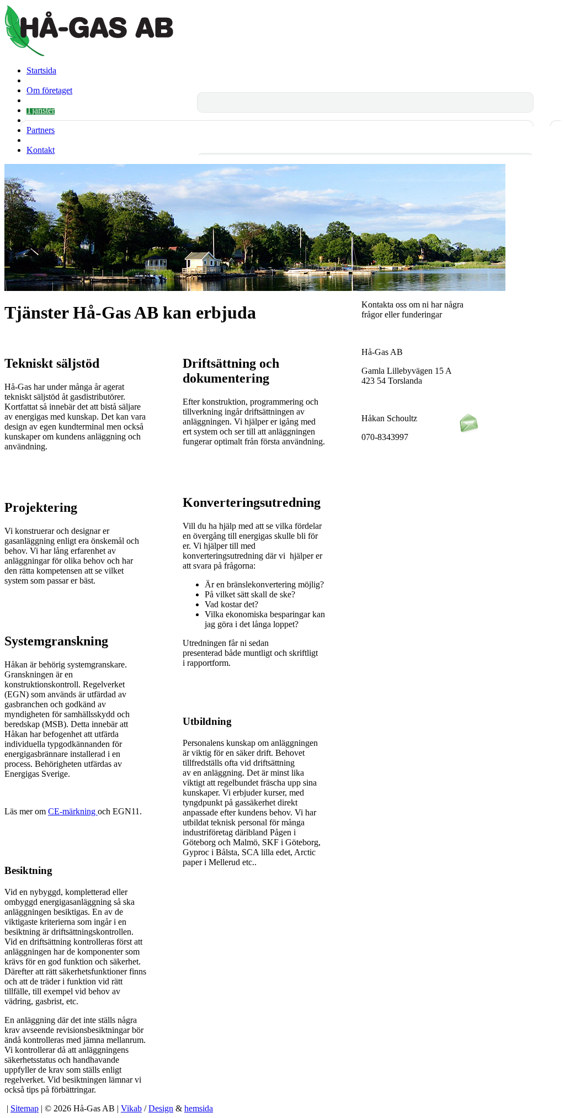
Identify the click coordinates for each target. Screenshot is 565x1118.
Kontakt (40, 150)
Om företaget (49, 90)
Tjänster (40, 110)
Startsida (41, 70)
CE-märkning (73, 811)
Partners (40, 130)
